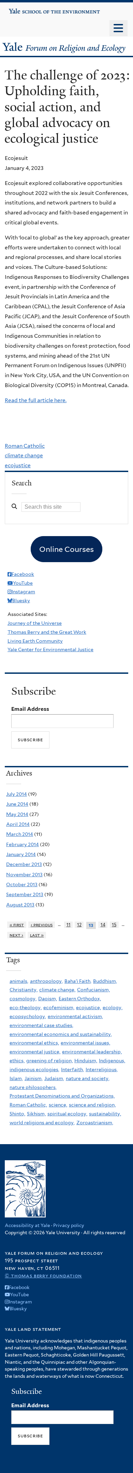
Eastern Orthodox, (80, 998)
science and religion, (92, 1104)
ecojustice (18, 465)
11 (68, 924)
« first (17, 924)
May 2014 (17, 814)
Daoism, (47, 998)
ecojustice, (88, 1007)
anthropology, (46, 981)
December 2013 (24, 864)
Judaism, (54, 1078)
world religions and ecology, (42, 1122)
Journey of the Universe (35, 623)
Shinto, (17, 1113)
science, (58, 1104)
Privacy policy (68, 1225)
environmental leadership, (92, 1051)
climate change (24, 455)
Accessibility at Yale (27, 1225)
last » (37, 935)
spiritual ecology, (67, 1113)
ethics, (17, 1060)
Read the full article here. (35, 400)
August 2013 (20, 904)
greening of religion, (49, 1060)
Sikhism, (36, 1113)
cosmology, (23, 998)
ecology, (112, 1007)
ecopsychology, (28, 1016)
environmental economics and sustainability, (61, 1034)
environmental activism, (75, 1016)
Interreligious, (102, 1069)
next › (17, 935)
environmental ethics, (34, 1042)
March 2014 (19, 834)
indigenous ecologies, (34, 1069)
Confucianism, (93, 989)
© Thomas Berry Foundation (43, 1275)
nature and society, (87, 1078)
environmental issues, (85, 1042)
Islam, (16, 1078)
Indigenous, (112, 1060)
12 (79, 924)
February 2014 (22, 844)
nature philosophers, (33, 1087)
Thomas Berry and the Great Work (47, 632)
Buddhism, (105, 981)
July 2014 (16, 794)
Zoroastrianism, (94, 1122)
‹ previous (42, 924)
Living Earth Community (35, 641)
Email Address (30, 709)
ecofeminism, (58, 1007)
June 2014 (17, 804)
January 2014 (21, 854)
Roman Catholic (25, 446)
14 (103, 924)
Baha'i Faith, (77, 981)
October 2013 (22, 884)
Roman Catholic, (28, 1104)
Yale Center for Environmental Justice (50, 649)
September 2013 (24, 894)
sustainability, (105, 1113)
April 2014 (18, 824)
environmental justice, (35, 1051)
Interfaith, (72, 1069)
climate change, (57, 989)
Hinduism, (85, 1060)
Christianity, (24, 989)
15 (114, 924)
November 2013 (24, 874)
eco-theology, (26, 1007)
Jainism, (34, 1078)
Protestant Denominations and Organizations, (62, 1096)
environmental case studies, (41, 1025)
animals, (19, 981)
